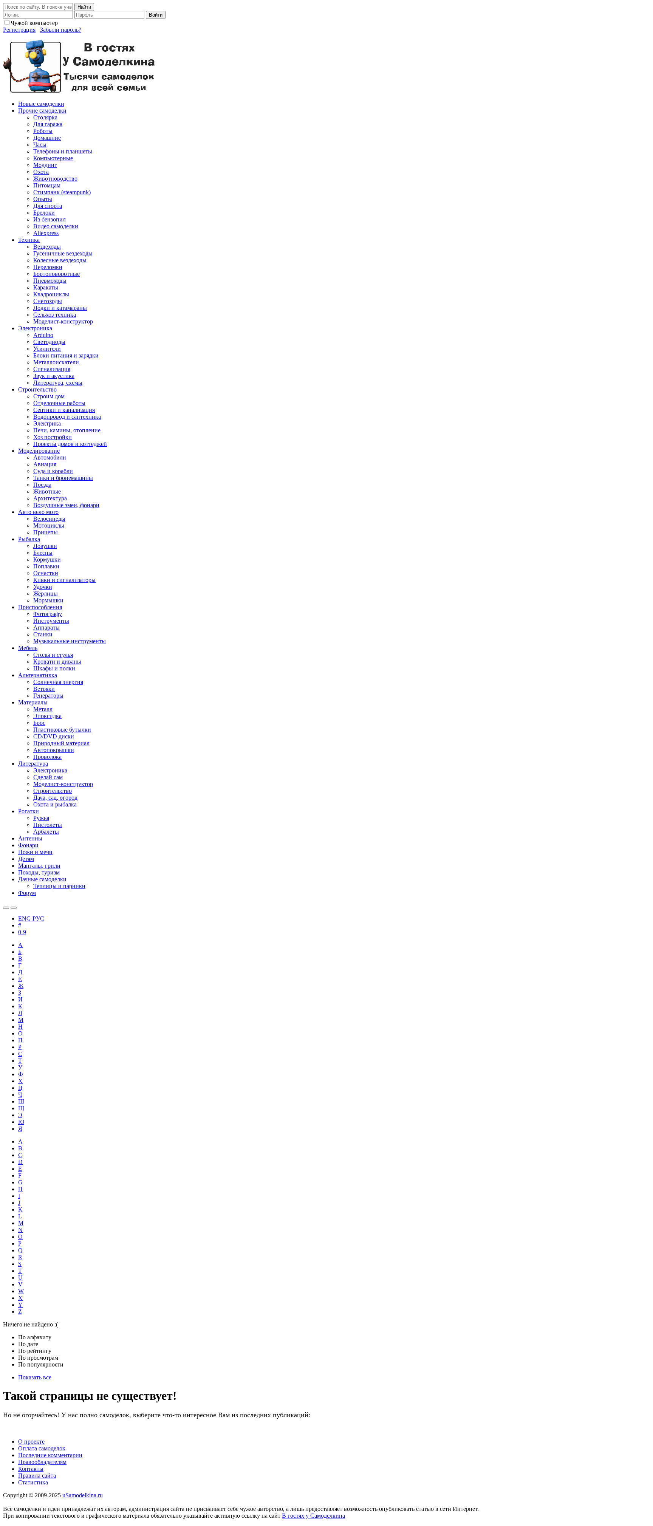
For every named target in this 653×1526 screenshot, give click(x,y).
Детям (26, 859)
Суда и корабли (53, 471)
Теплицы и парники (59, 886)
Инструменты (51, 621)
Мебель (27, 648)
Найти (84, 7)
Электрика (47, 423)
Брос (39, 723)
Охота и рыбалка (55, 804)
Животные (47, 491)
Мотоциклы (48, 525)
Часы (39, 144)
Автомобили (49, 457)
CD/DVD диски (53, 736)
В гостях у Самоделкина (313, 1515)
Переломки (47, 267)
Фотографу (47, 614)
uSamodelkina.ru (82, 1495)
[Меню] (14, 908)
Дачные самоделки (42, 879)
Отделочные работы (59, 403)
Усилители (47, 348)
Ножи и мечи (35, 852)
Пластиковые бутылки (62, 729)
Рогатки (28, 811)
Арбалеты (46, 831)
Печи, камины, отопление (67, 430)
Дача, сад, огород (55, 797)
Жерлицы (45, 593)
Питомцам (46, 185)
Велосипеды (49, 518)
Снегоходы (47, 301)
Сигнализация (51, 369)
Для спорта (47, 206)
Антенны (30, 838)
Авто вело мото (38, 512)
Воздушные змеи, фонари (66, 505)
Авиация (44, 464)
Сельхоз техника (54, 314)
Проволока (47, 757)
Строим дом (49, 396)
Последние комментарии (50, 1455)
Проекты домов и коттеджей (70, 444)
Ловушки (45, 546)
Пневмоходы (50, 280)
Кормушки (47, 559)
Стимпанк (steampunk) (62, 192)
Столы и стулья (53, 655)
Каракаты (45, 287)
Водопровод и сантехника (67, 416)
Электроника (35, 328)
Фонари (28, 845)
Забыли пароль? (60, 29)
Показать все (34, 1377)
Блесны (43, 552)
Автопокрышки (53, 750)
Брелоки (44, 212)
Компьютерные (53, 158)
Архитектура (50, 498)
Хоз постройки (52, 437)
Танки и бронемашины (63, 478)
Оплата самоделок (41, 1448)
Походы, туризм (39, 872)
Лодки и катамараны (60, 308)
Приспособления (40, 607)
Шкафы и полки (54, 668)
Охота (41, 172)
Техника (29, 240)
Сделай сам (48, 777)
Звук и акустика (53, 376)
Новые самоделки (41, 104)
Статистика (33, 1482)
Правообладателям (42, 1462)
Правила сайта (37, 1475)
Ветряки (44, 689)
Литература (33, 763)
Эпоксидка (47, 716)
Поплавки (46, 566)
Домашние (47, 138)
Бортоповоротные (56, 274)
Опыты (42, 199)
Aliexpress (46, 233)
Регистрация (19, 29)
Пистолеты (47, 825)
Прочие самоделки (42, 110)
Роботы (43, 131)
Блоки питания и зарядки (66, 355)
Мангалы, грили (39, 865)
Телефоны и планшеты (62, 151)
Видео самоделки (55, 226)
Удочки (42, 586)
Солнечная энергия (58, 682)
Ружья (41, 818)
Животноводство (55, 178)
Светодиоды (49, 342)
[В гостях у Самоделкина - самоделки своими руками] (79, 91)
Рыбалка (29, 539)
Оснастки (45, 573)
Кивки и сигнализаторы (64, 580)
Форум (27, 893)
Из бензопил (49, 219)
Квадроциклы (51, 294)
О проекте (31, 1441)
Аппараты (46, 627)
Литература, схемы (57, 382)
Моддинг (45, 165)
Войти (155, 15)
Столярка (45, 117)
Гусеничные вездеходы (63, 253)
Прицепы (45, 532)
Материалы (33, 702)
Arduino (43, 335)
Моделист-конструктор (63, 321)
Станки (43, 634)
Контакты (30, 1469)
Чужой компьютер (34, 23)
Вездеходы (47, 246)
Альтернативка (37, 675)
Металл (43, 709)
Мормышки (48, 600)
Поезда (42, 484)
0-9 (22, 932)
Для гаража (47, 124)
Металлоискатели (56, 362)
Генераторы (48, 695)
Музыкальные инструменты (69, 641)
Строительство (37, 389)
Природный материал (61, 743)
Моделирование (39, 450)
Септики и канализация (64, 410)
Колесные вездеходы (60, 260)
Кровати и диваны (57, 661)
